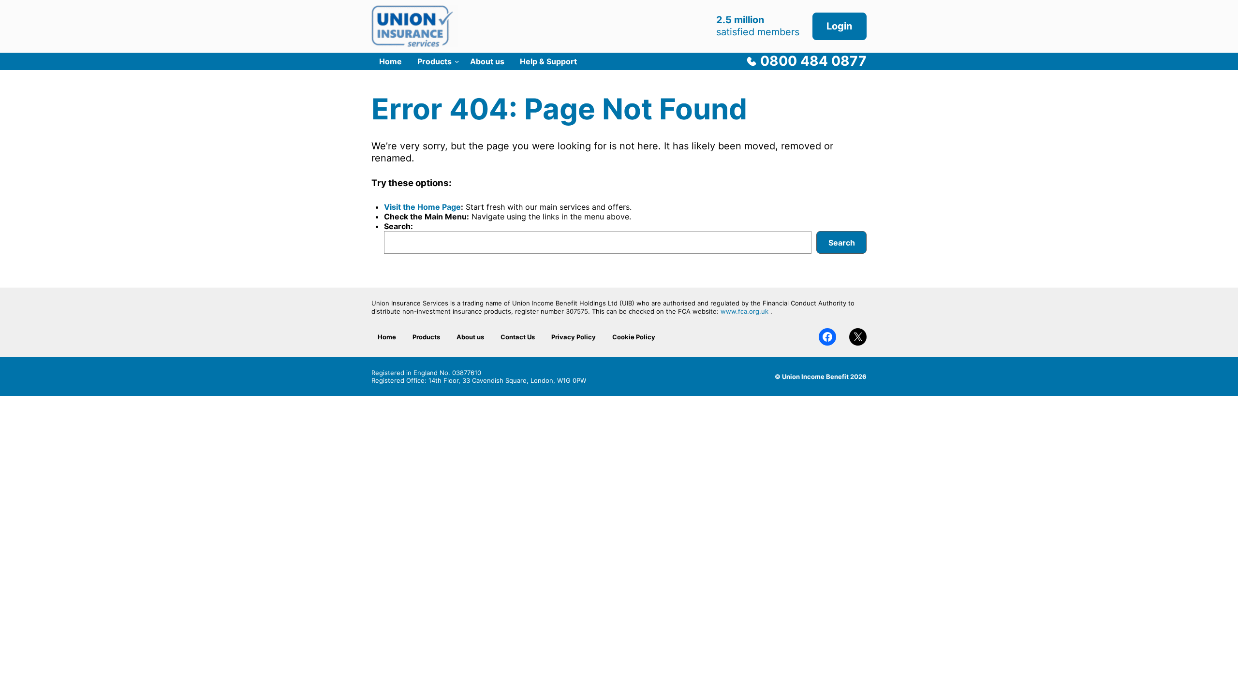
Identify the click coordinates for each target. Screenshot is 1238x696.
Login (839, 26)
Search (841, 242)
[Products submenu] (457, 61)
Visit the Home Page (422, 207)
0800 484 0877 (813, 61)
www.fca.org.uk (744, 311)
